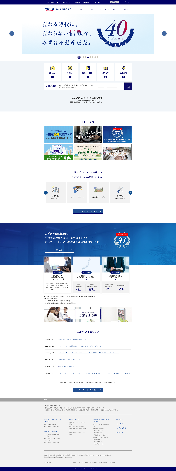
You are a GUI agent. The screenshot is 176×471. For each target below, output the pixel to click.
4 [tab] (90, 56)
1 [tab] (82, 56)
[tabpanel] (88, 33)
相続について (98, 432)
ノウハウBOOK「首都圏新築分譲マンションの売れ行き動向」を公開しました (80, 346)
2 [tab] (85, 56)
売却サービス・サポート (52, 442)
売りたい (93, 9)
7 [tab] (97, 56)
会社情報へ (59, 250)
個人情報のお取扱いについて (86, 455)
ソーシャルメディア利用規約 (103, 455)
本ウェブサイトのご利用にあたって (53, 457)
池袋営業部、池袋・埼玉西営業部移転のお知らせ (72, 339)
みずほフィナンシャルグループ (81, 462)
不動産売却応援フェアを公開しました (69, 359)
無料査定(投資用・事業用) (76, 426)
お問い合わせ (66, 2)
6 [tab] (94, 56)
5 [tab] (92, 56)
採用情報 (86, 2)
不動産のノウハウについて (101, 435)
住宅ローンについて (100, 430)
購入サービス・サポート (52, 426)
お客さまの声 (98, 441)
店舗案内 (126, 9)
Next (164, 34)
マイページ (126, 2)
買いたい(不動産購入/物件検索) (53, 421)
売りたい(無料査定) (51, 431)
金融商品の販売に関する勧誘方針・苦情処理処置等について (60, 455)
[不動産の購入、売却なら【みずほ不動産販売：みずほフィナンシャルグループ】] (60, 9)
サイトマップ (97, 2)
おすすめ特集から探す (51, 424)
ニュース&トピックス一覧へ (88, 390)
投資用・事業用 (104, 9)
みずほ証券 (112, 462)
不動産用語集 (98, 439)
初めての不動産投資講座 (101, 437)
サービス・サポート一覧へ (88, 211)
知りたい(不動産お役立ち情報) (101, 421)
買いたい (82, 9)
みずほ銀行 (94, 462)
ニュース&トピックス (52, 2)
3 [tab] (87, 56)
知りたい (115, 9)
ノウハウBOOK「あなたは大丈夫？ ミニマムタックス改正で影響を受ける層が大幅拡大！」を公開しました (89, 353)
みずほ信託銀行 (103, 462)
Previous (12, 34)
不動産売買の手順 (99, 428)
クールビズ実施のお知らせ (66, 366)
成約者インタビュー (100, 444)
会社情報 (77, 2)
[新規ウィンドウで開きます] (88, 33)
